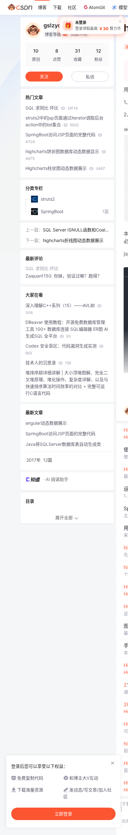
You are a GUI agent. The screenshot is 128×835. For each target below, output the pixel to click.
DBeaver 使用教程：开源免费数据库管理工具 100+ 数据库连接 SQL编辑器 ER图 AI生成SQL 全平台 (66, 329)
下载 (57, 7)
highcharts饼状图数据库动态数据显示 (62, 155)
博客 (42, 7)
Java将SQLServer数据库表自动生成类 (63, 444)
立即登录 (63, 813)
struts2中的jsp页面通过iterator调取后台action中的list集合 (64, 121)
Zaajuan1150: (39, 275)
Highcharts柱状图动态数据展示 (65, 168)
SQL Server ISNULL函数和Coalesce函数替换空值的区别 (75, 230)
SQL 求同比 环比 (51, 107)
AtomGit (97, 7)
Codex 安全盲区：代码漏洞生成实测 (61, 349)
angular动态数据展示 (46, 423)
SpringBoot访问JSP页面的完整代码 (61, 138)
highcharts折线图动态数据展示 (73, 240)
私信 (90, 76)
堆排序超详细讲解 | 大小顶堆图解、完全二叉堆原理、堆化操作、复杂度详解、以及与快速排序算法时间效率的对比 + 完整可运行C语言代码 (66, 383)
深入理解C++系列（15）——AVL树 (60, 309)
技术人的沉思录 (48, 362)
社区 (72, 7)
